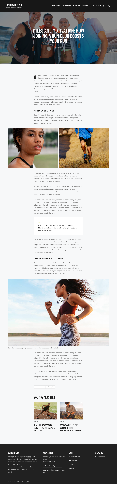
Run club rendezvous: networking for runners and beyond (44, 428)
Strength (50, 387)
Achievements (40, 387)
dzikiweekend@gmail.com (52, 466)
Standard (38, 422)
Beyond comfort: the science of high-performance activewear (70, 428)
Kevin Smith (57, 348)
